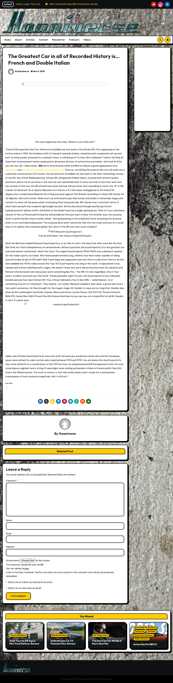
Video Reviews (142, 639)
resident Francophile (33, 169)
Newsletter (58, 39)
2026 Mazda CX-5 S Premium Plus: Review (63, 642)
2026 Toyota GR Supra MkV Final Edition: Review (24, 642)
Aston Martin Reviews (145, 627)
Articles (30, 39)
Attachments (13, 560)
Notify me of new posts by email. (25, 588)
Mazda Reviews (59, 635)
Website (10, 547)
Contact (43, 39)
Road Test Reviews (144, 635)
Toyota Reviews (18, 635)
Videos (87, 39)
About (18, 39)
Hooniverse (67, 434)
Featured (139, 631)
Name (9, 520)
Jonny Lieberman (54, 169)
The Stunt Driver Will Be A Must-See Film (106, 642)
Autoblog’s (11, 169)
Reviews (152, 631)
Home (7, 39)
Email (8, 533)
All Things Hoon (100, 635)
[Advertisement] (153, 90)
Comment (11, 480)
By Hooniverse (22, 71)
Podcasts (74, 39)
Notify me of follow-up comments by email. (30, 582)
